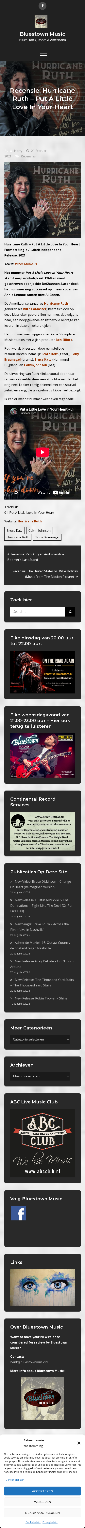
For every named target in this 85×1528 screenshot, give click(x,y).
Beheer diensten (15, 1479)
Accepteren (42, 1491)
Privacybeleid (50, 1522)
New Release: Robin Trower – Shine (41, 998)
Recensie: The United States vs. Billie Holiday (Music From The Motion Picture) (45, 574)
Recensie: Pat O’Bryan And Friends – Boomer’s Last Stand (35, 557)
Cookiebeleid (33, 1522)
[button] (79, 1443)
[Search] (70, 612)
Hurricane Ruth (30, 521)
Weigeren (42, 1502)
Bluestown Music (42, 34)
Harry (18, 151)
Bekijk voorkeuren (42, 1513)
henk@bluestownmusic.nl (29, 1362)
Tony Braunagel (47, 537)
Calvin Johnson (39, 530)
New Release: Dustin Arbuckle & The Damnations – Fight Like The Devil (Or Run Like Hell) (41, 905)
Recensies (28, 156)
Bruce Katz (15, 530)
